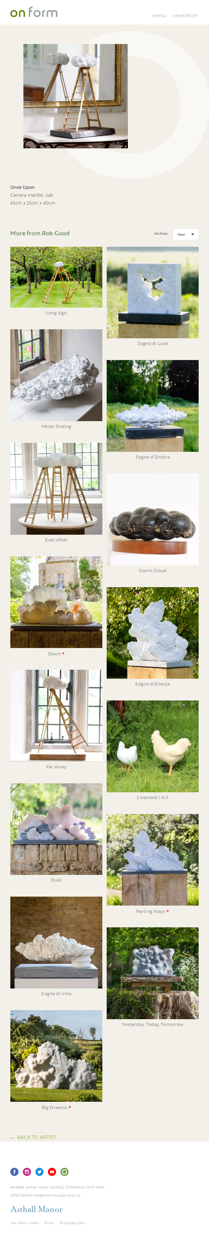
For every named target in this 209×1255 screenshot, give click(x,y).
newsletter (185, 15)
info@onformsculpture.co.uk (57, 1195)
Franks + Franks (28, 1223)
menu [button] (159, 15)
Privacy (49, 1223)
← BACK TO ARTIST (33, 1137)
